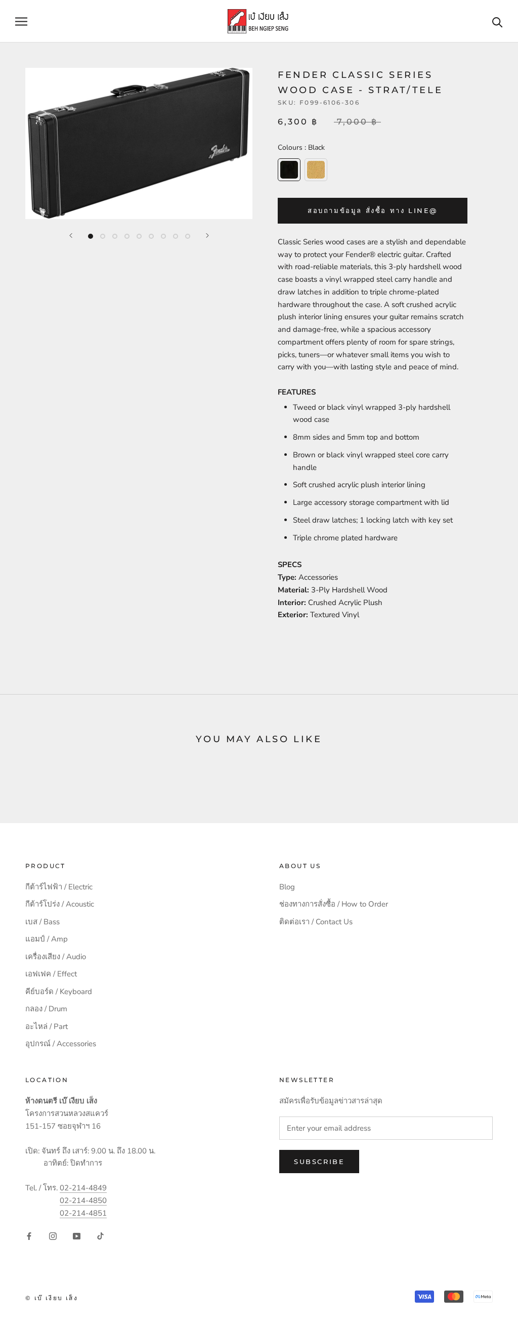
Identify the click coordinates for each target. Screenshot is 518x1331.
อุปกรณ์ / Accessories (60, 1044)
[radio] (289, 169)
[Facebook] (29, 1235)
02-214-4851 (83, 1213)
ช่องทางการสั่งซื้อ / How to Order (333, 904)
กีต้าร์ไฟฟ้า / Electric (59, 887)
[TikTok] (100, 1235)
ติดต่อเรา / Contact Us (316, 922)
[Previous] (70, 235)
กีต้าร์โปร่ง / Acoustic (59, 904)
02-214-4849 (83, 1188)
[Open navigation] (21, 21)
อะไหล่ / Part (46, 1026)
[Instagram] (53, 1235)
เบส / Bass (42, 922)
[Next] (207, 235)
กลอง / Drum (46, 1009)
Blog (287, 887)
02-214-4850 (83, 1200)
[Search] (497, 21)
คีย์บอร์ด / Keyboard (58, 991)
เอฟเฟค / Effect (51, 974)
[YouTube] (76, 1235)
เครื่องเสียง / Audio (55, 957)
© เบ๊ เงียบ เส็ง (51, 1298)
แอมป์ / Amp (46, 939)
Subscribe (319, 1161)
